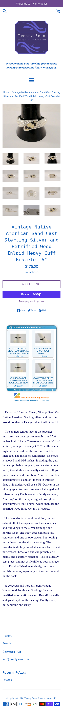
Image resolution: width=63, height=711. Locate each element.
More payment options (31, 301)
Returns (7, 679)
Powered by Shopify (47, 698)
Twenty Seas (30, 698)
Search (7, 643)
